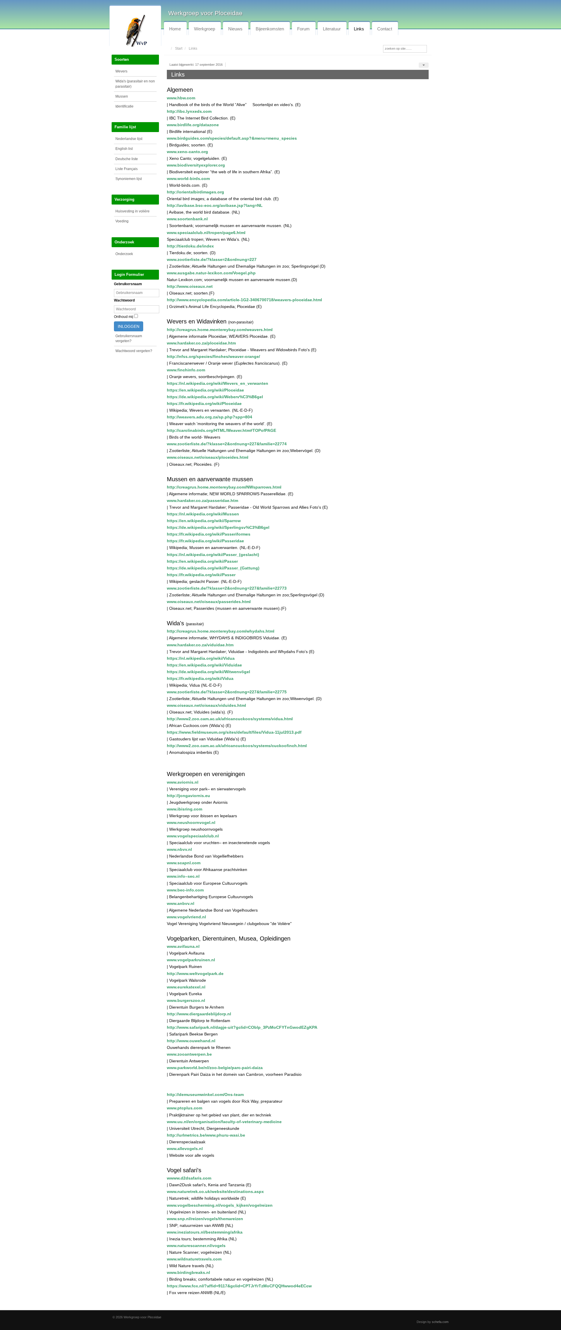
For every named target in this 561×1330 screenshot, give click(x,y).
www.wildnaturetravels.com (194, 1259)
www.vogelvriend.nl (186, 917)
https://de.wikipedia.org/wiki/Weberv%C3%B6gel (215, 396)
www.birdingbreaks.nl (188, 1272)
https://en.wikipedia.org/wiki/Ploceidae (205, 390)
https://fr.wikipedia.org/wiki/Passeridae (205, 540)
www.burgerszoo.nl (186, 1000)
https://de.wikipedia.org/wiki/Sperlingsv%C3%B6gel (218, 527)
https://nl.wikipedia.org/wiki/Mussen (203, 514)
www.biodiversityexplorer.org (196, 165)
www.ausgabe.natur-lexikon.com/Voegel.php (211, 273)
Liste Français (126, 169)
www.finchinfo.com (186, 370)
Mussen (121, 96)
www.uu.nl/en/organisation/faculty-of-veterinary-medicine (224, 1121)
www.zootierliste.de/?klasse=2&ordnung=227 (212, 259)
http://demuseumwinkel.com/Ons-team (205, 1094)
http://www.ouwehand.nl (191, 1040)
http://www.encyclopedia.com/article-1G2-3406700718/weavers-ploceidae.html (244, 299)
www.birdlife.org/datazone (193, 124)
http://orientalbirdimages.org (195, 192)
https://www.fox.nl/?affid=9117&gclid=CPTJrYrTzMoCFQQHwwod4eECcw (239, 1286)
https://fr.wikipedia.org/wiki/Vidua (200, 678)
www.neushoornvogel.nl (191, 822)
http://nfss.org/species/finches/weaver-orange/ (213, 356)
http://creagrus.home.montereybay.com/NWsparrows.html (224, 487)
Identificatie (124, 106)
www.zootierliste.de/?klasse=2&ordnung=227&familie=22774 (227, 443)
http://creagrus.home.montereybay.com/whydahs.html (220, 631)
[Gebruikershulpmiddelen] (424, 65)
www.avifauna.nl (183, 946)
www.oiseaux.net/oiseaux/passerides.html (209, 601)
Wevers (121, 71)
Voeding (122, 221)
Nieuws (235, 28)
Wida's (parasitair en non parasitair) (135, 83)
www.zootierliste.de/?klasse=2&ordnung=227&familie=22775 (227, 692)
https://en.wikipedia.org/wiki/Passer (202, 561)
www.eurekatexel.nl (186, 987)
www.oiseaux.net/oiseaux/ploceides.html (207, 457)
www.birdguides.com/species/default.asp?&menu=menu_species (232, 138)
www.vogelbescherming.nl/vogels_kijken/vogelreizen (220, 1205)
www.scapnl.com (183, 862)
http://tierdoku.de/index (190, 246)
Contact (384, 28)
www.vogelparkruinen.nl (191, 959)
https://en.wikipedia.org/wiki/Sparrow (204, 520)
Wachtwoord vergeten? (133, 351)
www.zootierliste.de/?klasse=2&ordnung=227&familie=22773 (227, 588)
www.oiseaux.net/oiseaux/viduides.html (206, 705)
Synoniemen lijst (128, 179)
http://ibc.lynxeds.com (189, 111)
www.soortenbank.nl (187, 219)
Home (175, 28)
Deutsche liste (126, 159)
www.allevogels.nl (185, 1148)
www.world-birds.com (188, 178)
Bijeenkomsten (270, 28)
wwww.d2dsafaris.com (189, 1178)
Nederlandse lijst (128, 139)
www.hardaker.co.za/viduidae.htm (200, 645)
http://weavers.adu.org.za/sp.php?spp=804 (209, 417)
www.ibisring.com (184, 809)
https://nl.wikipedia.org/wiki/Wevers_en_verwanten (217, 383)
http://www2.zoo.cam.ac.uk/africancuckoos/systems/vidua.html (230, 718)
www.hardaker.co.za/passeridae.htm (202, 500)
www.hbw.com (181, 98)
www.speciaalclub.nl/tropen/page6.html (206, 232)
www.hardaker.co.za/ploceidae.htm (201, 343)
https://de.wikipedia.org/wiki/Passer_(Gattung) (213, 568)
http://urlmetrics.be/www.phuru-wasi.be (206, 1135)
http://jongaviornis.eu (188, 795)
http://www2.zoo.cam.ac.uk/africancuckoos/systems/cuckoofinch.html (237, 745)
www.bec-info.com (185, 890)
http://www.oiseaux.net (190, 286)
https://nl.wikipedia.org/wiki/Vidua (201, 658)
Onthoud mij (123, 317)
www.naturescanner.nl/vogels (196, 1245)
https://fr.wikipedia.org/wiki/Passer (201, 574)
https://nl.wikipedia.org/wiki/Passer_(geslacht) (213, 554)
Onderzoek (124, 254)
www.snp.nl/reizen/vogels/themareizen (205, 1218)
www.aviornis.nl (182, 782)
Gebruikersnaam (128, 284)
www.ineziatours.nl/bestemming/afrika (205, 1232)
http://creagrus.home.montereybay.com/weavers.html (220, 329)
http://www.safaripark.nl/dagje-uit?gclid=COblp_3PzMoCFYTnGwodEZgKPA (242, 1027)
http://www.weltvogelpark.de (195, 973)
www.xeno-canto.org (187, 151)
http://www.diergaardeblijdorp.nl (199, 1014)
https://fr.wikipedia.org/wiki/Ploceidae (204, 403)
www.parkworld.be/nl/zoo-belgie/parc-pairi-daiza (215, 1067)
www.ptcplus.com (184, 1108)
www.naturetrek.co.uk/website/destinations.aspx (215, 1191)
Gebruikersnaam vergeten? (128, 338)
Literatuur (332, 28)
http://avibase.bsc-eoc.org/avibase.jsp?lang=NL (215, 205)
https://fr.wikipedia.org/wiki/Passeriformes (208, 534)
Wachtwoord (124, 300)
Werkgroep (204, 28)
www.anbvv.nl (180, 903)
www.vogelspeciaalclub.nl (193, 836)
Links (359, 28)
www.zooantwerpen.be (189, 1054)
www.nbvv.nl (179, 849)
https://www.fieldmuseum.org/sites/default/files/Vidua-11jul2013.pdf (234, 732)
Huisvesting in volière (132, 211)
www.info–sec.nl (183, 876)
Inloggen (128, 326)
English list (124, 149)
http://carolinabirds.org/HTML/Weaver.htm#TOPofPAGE (221, 430)
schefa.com (440, 1322)
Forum (303, 28)
